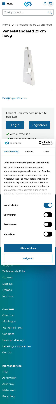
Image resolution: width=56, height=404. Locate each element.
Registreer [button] (39, 125)
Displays (7, 283)
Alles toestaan (28, 248)
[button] (7, 3)
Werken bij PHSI (12, 327)
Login (15, 125)
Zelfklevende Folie (13, 271)
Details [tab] (29, 151)
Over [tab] (46, 151)
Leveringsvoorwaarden (16, 346)
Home (6, 24)
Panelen (7, 277)
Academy (8, 384)
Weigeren (28, 258)
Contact (7, 352)
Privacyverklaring (13, 340)
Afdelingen (9, 321)
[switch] (48, 214)
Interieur (7, 296)
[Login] (45, 3)
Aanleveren (9, 377)
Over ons (7, 315)
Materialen (9, 390)
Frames (7, 290)
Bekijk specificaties (14, 98)
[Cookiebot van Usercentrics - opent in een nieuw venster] (39, 143)
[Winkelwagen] (50, 4)
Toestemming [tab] (11, 151)
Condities (8, 333)
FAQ (4, 371)
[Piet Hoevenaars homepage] (28, 4)
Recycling (8, 396)
